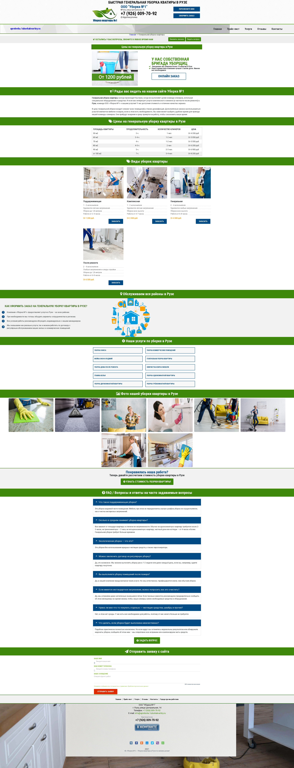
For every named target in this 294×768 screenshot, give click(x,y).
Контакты (277, 28)
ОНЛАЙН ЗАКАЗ (168, 76)
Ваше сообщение (101, 674)
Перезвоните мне (186, 9)
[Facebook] (136, 743)
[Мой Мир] (147, 743)
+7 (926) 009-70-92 (139, 13)
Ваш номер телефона (103, 666)
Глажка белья (100, 375)
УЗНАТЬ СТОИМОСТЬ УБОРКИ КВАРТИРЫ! (148, 481)
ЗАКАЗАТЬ (116, 221)
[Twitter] (152, 743)
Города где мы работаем (169, 699)
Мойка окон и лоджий (103, 359)
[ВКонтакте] (131, 743)
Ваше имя (98, 658)
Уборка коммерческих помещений (161, 350)
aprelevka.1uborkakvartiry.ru (25, 28)
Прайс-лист (233, 28)
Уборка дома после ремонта (106, 367)
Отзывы (261, 28)
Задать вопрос (193, 39)
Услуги (248, 28)
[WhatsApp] (162, 743)
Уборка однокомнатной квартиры (161, 375)
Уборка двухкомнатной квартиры (108, 384)
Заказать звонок (177, 39)
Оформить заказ (186, 16)
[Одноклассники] (141, 743)
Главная (217, 28)
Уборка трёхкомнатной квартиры (160, 384)
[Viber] (157, 743)
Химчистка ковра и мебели (158, 367)
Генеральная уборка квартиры (159, 359)
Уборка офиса (100, 350)
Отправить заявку (105, 691)
